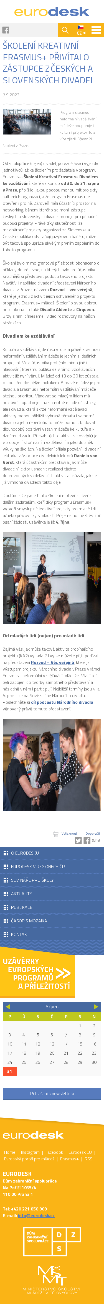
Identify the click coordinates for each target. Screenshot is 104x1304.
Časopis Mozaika (29, 920)
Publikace (21, 907)
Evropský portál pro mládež (29, 1158)
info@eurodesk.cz (36, 1215)
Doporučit (93, 833)
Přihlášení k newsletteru (52, 1093)
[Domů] (52, 11)
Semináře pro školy (32, 880)
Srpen (52, 1006)
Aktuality (21, 893)
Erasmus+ (69, 1158)
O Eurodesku (25, 853)
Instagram (30, 1152)
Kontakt (20, 934)
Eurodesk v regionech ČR (38, 866)
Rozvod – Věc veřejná (52, 662)
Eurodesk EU (80, 1152)
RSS (88, 1158)
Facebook (5, 30)
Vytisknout (69, 833)
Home (9, 1152)
